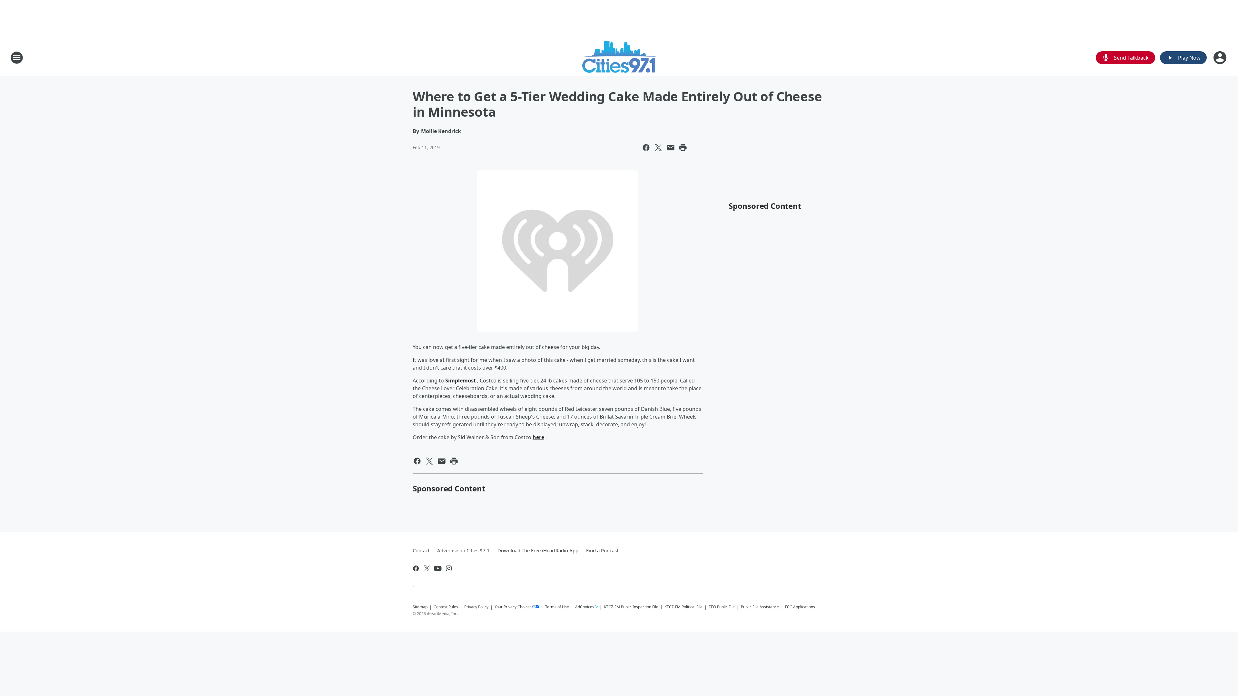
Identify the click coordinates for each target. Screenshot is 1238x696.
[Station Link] (619, 57)
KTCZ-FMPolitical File (683, 607)
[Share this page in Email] (670, 147)
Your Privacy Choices (513, 607)
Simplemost (460, 380)
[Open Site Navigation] (16, 57)
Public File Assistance (760, 607)
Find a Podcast (602, 550)
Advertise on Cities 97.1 (463, 550)
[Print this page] (682, 147)
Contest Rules (446, 607)
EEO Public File (722, 607)
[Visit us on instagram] (449, 568)
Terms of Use (557, 607)
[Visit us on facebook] (416, 568)
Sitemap (420, 607)
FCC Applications (800, 606)
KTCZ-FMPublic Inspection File (631, 606)
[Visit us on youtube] (438, 568)
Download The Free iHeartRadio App (537, 550)
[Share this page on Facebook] (646, 147)
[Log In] (1220, 57)
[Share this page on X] (658, 147)
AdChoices (584, 607)
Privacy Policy (476, 607)
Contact (421, 550)
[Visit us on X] (427, 568)
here (538, 437)
